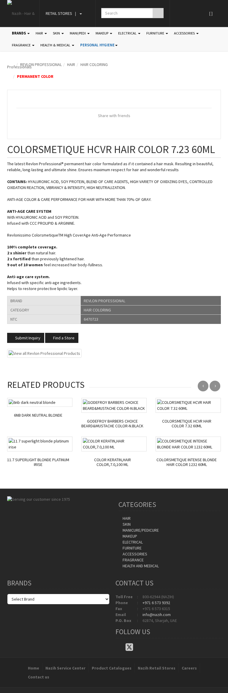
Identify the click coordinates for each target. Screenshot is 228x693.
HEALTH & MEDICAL (55, 45)
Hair (71, 64)
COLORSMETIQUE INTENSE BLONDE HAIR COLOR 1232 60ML (186, 462)
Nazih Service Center (65, 668)
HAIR (40, 33)
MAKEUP (102, 33)
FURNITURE (155, 33)
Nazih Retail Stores (156, 668)
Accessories (134, 554)
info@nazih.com (156, 614)
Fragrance (133, 560)
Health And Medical (140, 565)
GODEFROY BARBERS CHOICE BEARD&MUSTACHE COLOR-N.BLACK (112, 424)
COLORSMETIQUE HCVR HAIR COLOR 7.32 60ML (186, 424)
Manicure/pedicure (140, 530)
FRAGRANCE (21, 45)
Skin (126, 524)
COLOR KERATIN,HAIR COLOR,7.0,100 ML (112, 462)
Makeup (129, 536)
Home (33, 668)
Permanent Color (35, 76)
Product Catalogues (112, 668)
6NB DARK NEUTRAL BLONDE (38, 415)
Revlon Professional (41, 64)
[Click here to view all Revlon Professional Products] (44, 352)
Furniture (132, 548)
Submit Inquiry (27, 338)
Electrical (132, 542)
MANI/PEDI (78, 33)
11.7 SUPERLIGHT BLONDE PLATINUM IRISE (38, 462)
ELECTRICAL (127, 33)
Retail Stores (59, 13)
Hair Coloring (94, 64)
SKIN (57, 33)
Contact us (38, 677)
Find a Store (63, 338)
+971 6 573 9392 (156, 602)
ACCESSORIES (185, 33)
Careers (189, 668)
